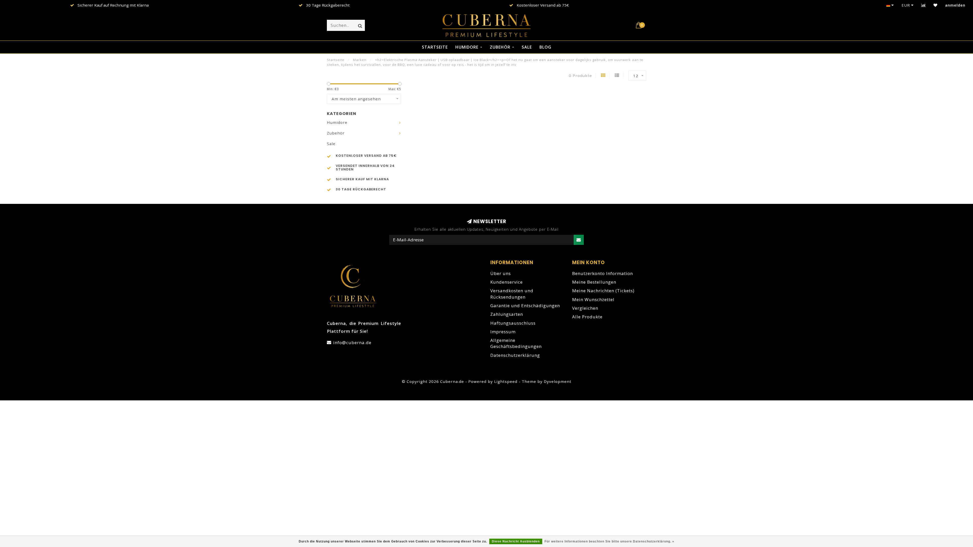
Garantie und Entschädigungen (525, 305)
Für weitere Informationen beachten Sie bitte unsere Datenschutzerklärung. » (609, 541)
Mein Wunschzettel (593, 299)
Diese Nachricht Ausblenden (516, 541)
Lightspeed (505, 381)
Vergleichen (585, 308)
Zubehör (500, 47)
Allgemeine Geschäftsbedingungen (516, 343)
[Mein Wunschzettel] (935, 5)
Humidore (466, 47)
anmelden (955, 5)
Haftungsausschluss (513, 323)
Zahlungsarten (506, 314)
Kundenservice (506, 282)
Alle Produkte (587, 317)
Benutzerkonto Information (602, 273)
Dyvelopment (557, 381)
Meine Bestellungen (594, 282)
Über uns (500, 273)
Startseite (435, 47)
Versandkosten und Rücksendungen (511, 294)
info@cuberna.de (352, 342)
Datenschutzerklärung (515, 355)
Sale (527, 47)
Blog (545, 47)
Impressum (503, 332)
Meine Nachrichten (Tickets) (603, 291)
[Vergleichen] (923, 5)
